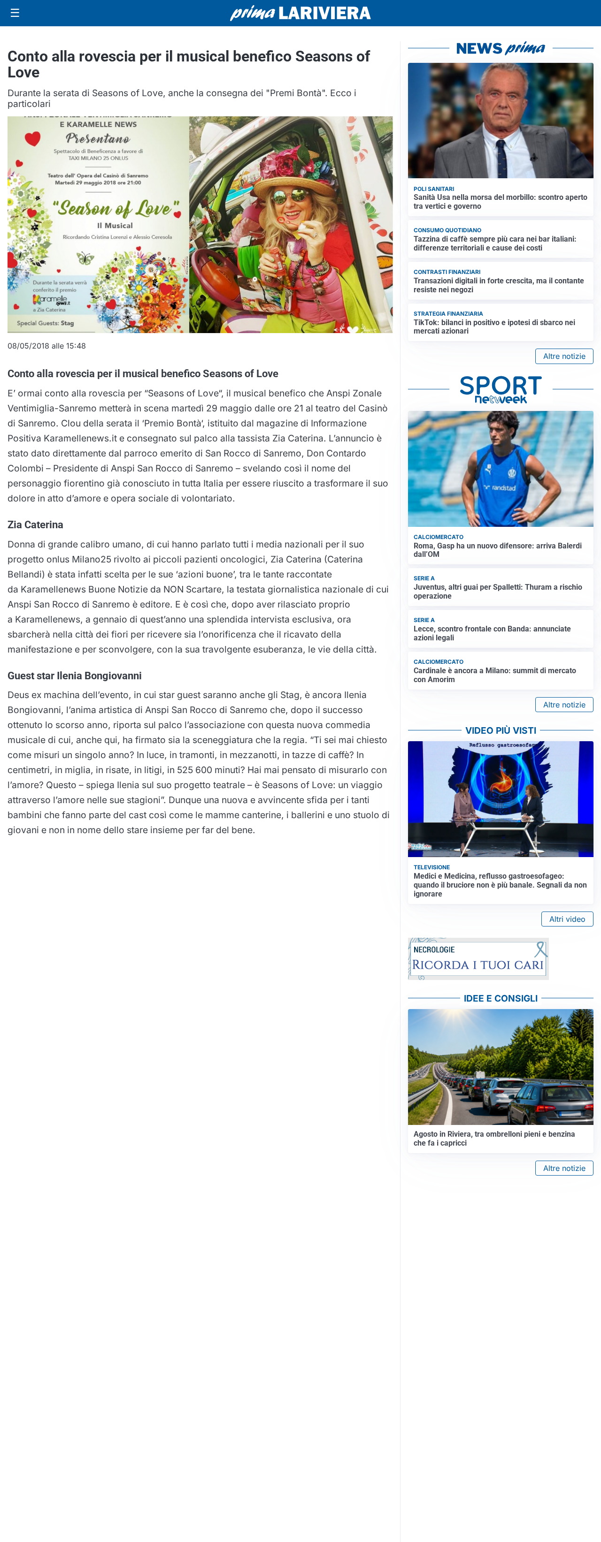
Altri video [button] (567, 919)
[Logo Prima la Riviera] (300, 13)
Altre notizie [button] (564, 356)
